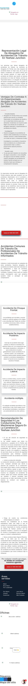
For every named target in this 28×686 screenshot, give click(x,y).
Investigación (8, 131)
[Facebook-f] (5, 679)
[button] (14, 21)
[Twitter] (2, 679)
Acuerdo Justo (9, 151)
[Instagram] (9, 679)
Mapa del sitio (8, 682)
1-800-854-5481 (4, 8)
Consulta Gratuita (10, 114)
